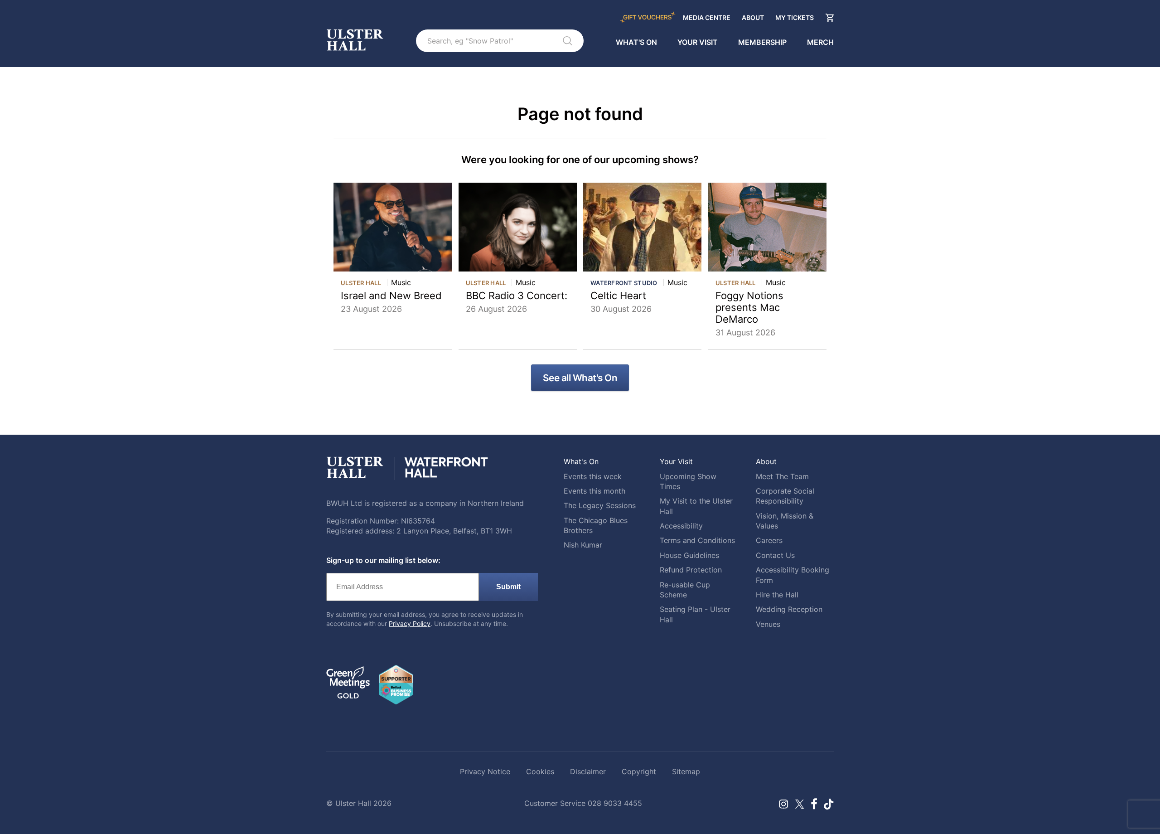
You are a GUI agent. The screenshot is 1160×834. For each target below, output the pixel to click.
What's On (636, 42)
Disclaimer (588, 771)
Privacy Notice (485, 771)
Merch (820, 42)
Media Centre (706, 17)
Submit (508, 587)
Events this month (594, 490)
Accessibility (681, 525)
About (753, 17)
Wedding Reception (789, 609)
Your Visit (697, 42)
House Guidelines (689, 555)
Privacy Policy (409, 623)
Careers (769, 540)
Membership (762, 42)
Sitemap (686, 771)
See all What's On (580, 377)
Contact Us (775, 555)
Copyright (639, 771)
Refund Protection (691, 569)
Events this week (593, 476)
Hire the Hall (777, 594)
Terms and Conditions (697, 540)
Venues (768, 624)
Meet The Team (782, 476)
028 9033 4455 (615, 803)
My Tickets (794, 17)
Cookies (540, 771)
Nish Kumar (583, 544)
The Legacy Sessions (600, 505)
